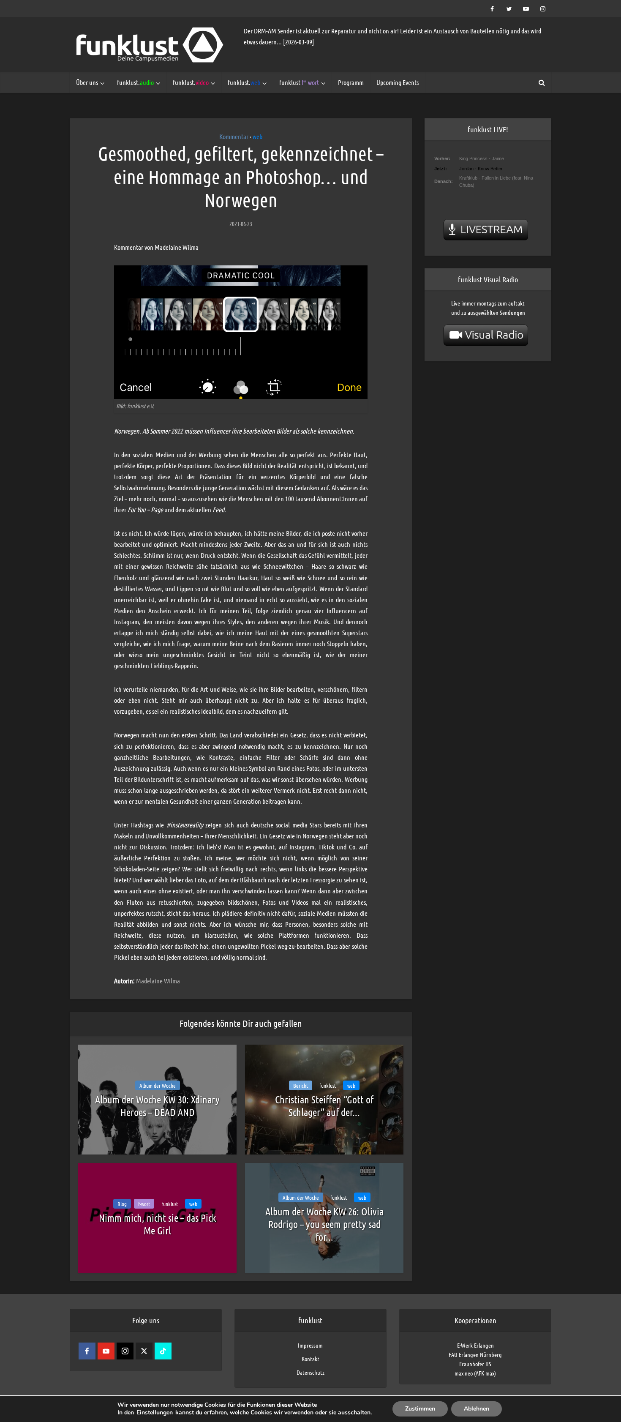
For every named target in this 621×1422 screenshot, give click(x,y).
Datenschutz (310, 1372)
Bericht (300, 1085)
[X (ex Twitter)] (144, 1351)
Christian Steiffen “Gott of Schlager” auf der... (324, 1105)
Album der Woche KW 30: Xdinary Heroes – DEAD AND (157, 1105)
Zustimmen (420, 1409)
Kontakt (310, 1358)
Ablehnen (476, 1409)
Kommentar (233, 136)
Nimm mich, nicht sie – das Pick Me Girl (157, 1224)
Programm (351, 82)
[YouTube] (106, 1351)
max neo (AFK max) (475, 1373)
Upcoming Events (397, 82)
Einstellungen (154, 1413)
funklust (299, 82)
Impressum (310, 1345)
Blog (122, 1203)
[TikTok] (163, 1351)
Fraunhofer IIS (475, 1363)
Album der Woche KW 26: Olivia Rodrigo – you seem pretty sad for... (324, 1224)
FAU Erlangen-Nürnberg (475, 1354)
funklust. (135, 82)
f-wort (144, 1203)
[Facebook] (87, 1351)
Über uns (87, 82)
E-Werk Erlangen (475, 1345)
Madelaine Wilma (158, 981)
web (257, 136)
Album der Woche (157, 1085)
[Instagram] (125, 1351)
